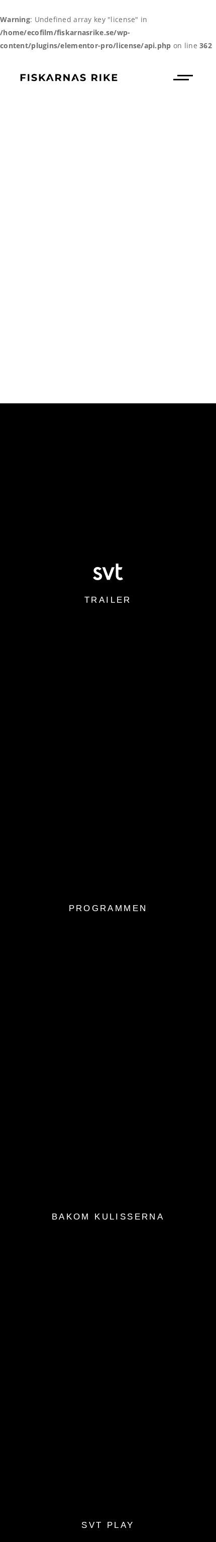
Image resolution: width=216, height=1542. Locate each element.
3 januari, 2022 (59, 248)
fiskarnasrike (141, 248)
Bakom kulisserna (108, 1217)
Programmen (108, 908)
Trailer (108, 600)
